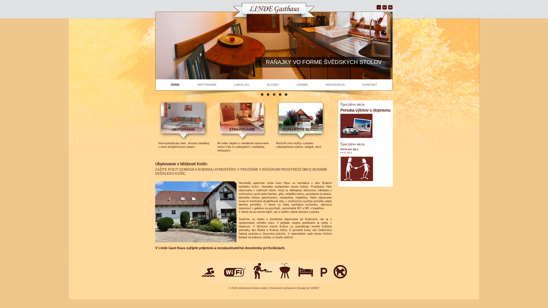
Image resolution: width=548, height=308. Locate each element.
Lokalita (241, 84)
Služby (273, 84)
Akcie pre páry (349, 149)
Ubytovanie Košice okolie (252, 288)
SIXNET (314, 288)
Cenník (302, 84)
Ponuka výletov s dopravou (365, 110)
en (384, 7)
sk (379, 7)
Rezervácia (335, 84)
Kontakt (370, 84)
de (390, 7)
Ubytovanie (206, 84)
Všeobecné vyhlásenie (282, 288)
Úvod (175, 84)
